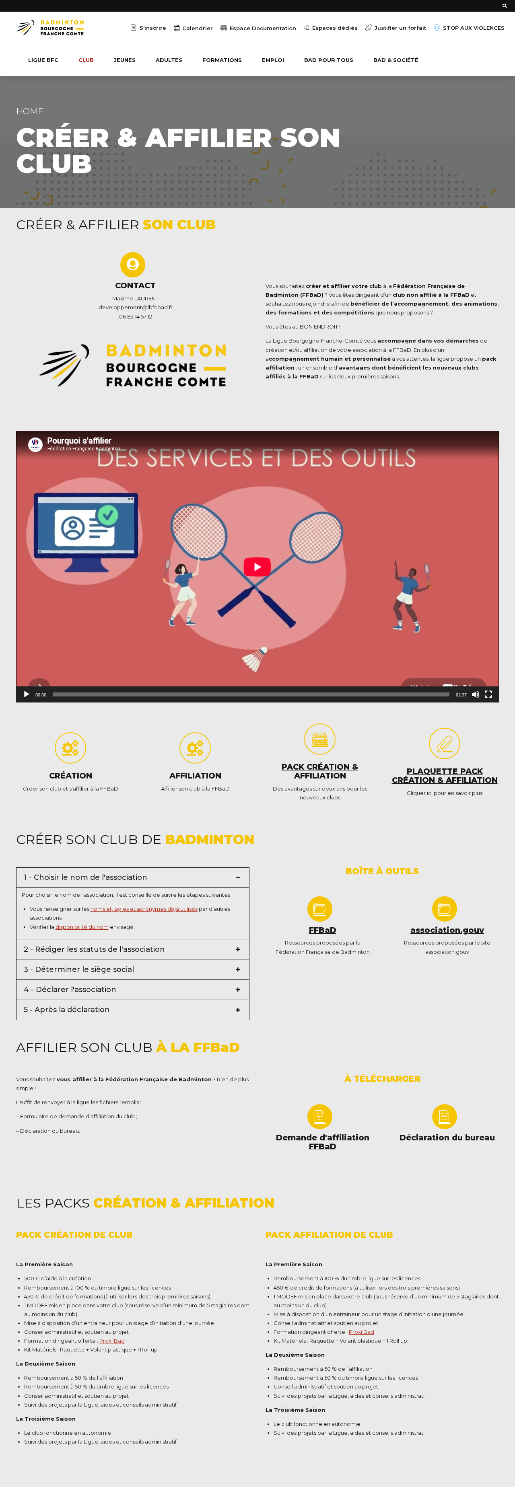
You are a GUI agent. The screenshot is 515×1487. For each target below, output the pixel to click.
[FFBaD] (319, 908)
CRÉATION (70, 775)
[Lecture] (27, 694)
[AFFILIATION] (195, 748)
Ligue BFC (43, 60)
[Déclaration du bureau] (444, 1116)
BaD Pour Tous (328, 60)
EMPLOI (273, 60)
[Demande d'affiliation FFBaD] (319, 1116)
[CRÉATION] (70, 748)
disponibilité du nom (82, 927)
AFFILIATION (195, 775)
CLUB (86, 60)
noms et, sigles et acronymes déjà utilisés (144, 909)
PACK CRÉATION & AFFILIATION (320, 771)
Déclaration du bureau (447, 1137)
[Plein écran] (488, 694)
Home (29, 111)
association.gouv (447, 930)
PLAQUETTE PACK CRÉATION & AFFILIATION (445, 775)
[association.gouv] (444, 908)
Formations (222, 60)
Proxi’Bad (112, 1340)
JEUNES (125, 60)
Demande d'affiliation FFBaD (322, 1142)
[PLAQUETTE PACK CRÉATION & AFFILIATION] (444, 743)
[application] (257, 566)
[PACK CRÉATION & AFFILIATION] (320, 739)
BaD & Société (395, 60)
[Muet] (476, 694)
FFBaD (322, 930)
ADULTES (169, 60)
